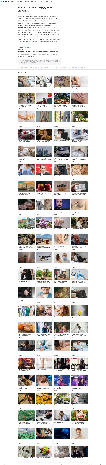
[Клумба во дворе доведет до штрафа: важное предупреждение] (79, 119)
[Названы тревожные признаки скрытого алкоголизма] (62, 277)
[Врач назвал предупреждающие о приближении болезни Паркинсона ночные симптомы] (79, 295)
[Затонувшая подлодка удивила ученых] (62, 295)
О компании (5, 464)
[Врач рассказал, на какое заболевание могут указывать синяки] (44, 119)
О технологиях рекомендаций (88, 464)
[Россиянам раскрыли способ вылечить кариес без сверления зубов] (44, 383)
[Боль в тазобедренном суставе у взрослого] (62, 172)
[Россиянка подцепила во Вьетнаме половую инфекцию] (62, 119)
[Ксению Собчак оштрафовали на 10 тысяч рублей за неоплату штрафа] (44, 172)
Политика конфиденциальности (99, 464)
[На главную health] (5, 1)
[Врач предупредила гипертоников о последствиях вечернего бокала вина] (44, 313)
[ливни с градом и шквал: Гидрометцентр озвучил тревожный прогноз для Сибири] (79, 313)
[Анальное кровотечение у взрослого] (62, 454)
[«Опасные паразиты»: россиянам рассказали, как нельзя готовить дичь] (26, 207)
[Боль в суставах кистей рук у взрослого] (62, 225)
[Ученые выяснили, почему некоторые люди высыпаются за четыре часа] (79, 330)
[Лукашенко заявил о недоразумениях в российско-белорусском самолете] (44, 260)
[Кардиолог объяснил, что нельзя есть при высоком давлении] (44, 137)
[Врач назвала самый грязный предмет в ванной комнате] (26, 260)
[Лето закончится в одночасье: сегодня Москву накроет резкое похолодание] (44, 154)
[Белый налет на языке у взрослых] (79, 436)
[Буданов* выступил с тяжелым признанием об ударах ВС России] (62, 207)
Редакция (62, 464)
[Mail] (1, 1)
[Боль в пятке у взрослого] (44, 436)
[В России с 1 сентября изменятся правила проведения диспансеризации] (79, 137)
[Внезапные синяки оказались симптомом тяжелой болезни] (79, 101)
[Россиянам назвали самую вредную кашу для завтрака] (26, 137)
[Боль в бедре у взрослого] (26, 277)
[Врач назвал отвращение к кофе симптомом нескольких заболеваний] (44, 295)
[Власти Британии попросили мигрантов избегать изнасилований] (26, 189)
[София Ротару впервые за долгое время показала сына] (79, 383)
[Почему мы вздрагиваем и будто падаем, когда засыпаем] (26, 454)
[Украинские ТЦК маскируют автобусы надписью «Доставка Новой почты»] (62, 154)
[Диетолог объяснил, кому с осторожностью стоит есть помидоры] (79, 418)
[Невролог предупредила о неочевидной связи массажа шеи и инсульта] (62, 348)
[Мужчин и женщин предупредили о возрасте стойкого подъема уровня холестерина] (44, 330)
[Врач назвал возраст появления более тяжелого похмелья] (79, 242)
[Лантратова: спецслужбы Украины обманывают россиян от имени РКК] (62, 366)
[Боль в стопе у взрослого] (62, 242)
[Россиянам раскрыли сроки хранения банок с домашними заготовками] (26, 366)
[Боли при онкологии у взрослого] (62, 137)
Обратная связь (79, 464)
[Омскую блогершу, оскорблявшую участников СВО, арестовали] (44, 101)
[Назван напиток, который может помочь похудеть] (79, 225)
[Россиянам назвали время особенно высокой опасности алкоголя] (44, 242)
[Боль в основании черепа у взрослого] (26, 348)
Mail (1, 464)
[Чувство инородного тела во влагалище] (26, 154)
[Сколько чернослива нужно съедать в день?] (62, 189)
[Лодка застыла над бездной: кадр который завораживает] (26, 436)
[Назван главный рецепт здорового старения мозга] (62, 436)
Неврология (27, 4)
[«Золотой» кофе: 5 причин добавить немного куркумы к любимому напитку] (44, 401)
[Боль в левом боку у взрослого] (79, 348)
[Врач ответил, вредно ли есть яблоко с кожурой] (44, 189)
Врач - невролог (27, 47)
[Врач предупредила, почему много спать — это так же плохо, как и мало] (79, 154)
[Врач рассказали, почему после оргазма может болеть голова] (79, 172)
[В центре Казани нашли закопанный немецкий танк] (44, 207)
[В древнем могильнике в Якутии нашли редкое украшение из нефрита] (26, 418)
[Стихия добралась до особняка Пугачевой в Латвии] (62, 383)
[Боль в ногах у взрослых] (44, 366)
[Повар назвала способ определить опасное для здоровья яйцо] (26, 119)
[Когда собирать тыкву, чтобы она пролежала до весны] (26, 330)
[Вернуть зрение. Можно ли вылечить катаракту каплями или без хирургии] (62, 313)
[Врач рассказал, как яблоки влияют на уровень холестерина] (62, 101)
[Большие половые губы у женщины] (26, 84)
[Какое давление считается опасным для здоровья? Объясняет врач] (44, 84)
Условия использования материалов (70, 464)
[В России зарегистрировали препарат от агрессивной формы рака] (79, 277)
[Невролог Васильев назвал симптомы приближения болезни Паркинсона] (62, 401)
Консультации (20, 4)
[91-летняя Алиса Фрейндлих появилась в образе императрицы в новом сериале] (79, 454)
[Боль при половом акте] (79, 260)
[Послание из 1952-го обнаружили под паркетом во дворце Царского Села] (62, 84)
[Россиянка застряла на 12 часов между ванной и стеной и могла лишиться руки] (44, 348)
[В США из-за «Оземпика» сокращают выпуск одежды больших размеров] (26, 313)
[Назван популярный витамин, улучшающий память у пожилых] (44, 277)
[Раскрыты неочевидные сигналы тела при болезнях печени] (79, 84)
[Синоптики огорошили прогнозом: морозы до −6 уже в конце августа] (79, 366)
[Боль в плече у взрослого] (62, 418)
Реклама (9, 464)
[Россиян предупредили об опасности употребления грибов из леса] (26, 242)
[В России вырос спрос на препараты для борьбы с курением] (26, 172)
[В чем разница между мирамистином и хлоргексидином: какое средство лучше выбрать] (62, 260)
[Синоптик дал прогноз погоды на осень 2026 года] (26, 101)
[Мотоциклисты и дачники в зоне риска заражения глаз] (26, 225)
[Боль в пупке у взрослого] (79, 401)
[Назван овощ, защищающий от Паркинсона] (44, 454)
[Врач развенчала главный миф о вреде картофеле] (26, 383)
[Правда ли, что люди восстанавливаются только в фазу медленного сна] (26, 401)
